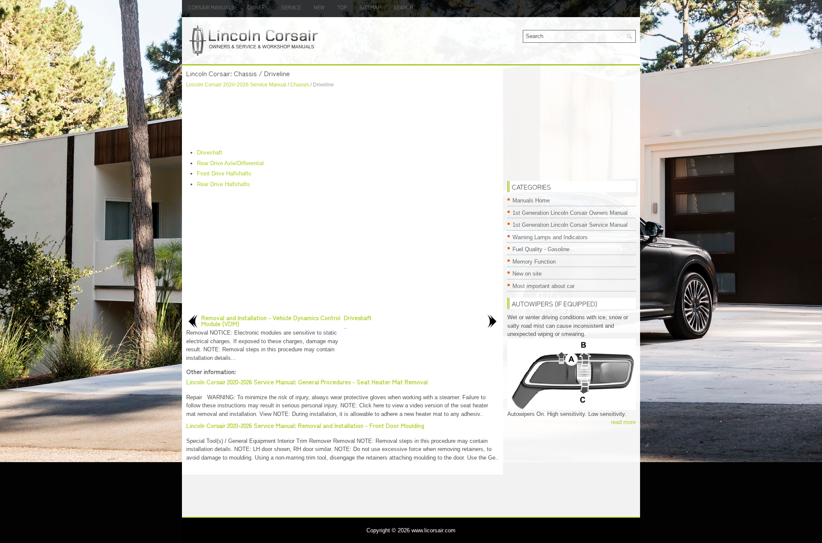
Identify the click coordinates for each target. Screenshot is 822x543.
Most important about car (543, 286)
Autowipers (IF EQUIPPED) (554, 303)
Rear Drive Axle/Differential (230, 163)
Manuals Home (531, 200)
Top (342, 7)
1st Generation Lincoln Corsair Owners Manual (570, 213)
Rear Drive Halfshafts (223, 184)
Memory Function (534, 261)
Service (291, 7)
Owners (257, 7)
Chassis (299, 85)
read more (623, 422)
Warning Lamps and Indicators (550, 237)
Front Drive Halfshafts (224, 173)
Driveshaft (209, 152)
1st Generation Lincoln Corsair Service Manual (570, 225)
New (319, 7)
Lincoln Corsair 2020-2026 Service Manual (236, 85)
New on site (527, 273)
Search (403, 7)
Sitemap (370, 7)
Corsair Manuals (211, 7)
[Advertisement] (342, 118)
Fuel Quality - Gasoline (540, 249)
